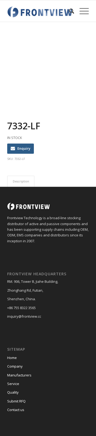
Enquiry (23, 148)
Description (21, 181)
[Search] (69, 11)
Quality (13, 392)
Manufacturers (19, 375)
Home (12, 357)
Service (13, 383)
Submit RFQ (16, 401)
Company (15, 366)
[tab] (20, 181)
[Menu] (81, 11)
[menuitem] (69, 11)
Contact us (15, 409)
